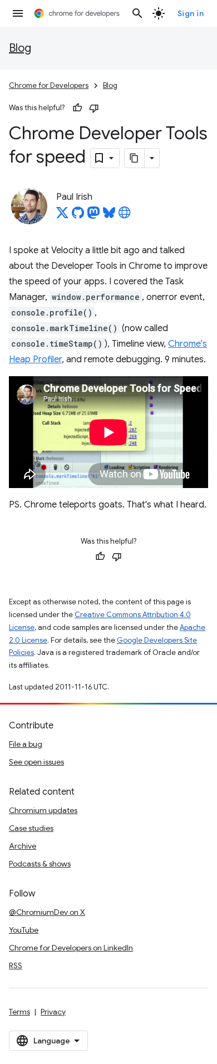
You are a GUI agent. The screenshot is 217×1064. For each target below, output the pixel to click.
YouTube (23, 930)
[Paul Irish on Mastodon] (93, 215)
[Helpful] (77, 108)
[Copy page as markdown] (135, 158)
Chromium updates (43, 810)
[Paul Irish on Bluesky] (109, 215)
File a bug (25, 744)
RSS (15, 965)
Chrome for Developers (48, 85)
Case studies (31, 828)
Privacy (53, 1011)
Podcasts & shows (40, 864)
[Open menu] (18, 13)
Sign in (190, 13)
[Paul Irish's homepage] (125, 215)
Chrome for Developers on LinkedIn (71, 948)
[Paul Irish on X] (62, 215)
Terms (19, 1011)
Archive (22, 846)
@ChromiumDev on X (47, 912)
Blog (20, 48)
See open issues (36, 762)
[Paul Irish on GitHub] (78, 215)
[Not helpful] (94, 108)
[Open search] (137, 13)
